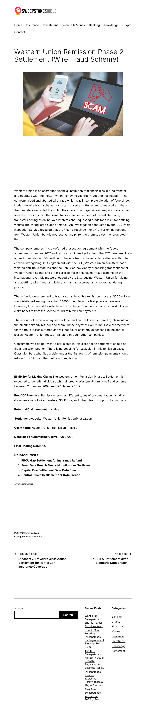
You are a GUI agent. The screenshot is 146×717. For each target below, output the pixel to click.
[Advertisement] (73, 159)
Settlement (37, 536)
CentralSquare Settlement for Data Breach (50, 475)
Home (18, 25)
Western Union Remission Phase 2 (54, 427)
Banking (94, 25)
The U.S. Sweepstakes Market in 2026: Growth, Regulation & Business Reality (94, 659)
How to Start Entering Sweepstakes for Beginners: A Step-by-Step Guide (94, 638)
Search (18, 608)
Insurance (32, 25)
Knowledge (111, 25)
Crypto (126, 25)
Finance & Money (73, 25)
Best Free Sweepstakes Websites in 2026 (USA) (93, 694)
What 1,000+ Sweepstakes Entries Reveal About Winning (94, 620)
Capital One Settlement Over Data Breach (50, 470)
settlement (75, 306)
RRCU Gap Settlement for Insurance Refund (51, 460)
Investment (50, 25)
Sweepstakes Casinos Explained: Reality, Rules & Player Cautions (94, 678)
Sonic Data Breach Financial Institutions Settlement (57, 465)
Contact (19, 32)
